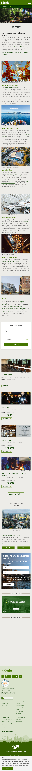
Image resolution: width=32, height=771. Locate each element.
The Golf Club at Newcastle (14, 182)
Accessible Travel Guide (20, 708)
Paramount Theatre (13, 303)
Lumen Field (19, 176)
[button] (16, 344)
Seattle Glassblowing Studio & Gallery (13, 474)
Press (17, 724)
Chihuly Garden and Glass (11, 88)
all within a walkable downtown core (12, 47)
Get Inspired (5, 717)
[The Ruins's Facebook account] (8, 415)
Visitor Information (21, 703)
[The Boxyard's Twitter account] (11, 448)
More (3, 544)
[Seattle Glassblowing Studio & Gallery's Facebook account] (8, 483)
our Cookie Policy (17, 765)
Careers (3, 736)
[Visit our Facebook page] (2, 676)
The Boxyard (6, 440)
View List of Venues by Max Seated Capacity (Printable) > (14, 53)
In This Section (5, 6)
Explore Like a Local (6, 724)
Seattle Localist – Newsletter (6, 727)
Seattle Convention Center (11, 536)
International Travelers (19, 712)
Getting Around (20, 706)
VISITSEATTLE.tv (5, 722)
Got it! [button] (7, 768)
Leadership (4, 734)
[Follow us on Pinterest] (13, 676)
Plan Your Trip (20, 701)
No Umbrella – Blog (6, 719)
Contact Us (8, 698)
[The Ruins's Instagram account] (11, 415)
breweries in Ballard (7, 310)
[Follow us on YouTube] (16, 676)
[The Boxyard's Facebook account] (8, 448)
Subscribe (8, 584)
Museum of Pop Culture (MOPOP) (11, 261)
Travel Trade (19, 722)
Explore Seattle (6, 701)
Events (3, 708)
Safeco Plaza (6, 375)
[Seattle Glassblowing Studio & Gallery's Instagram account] (13, 483)
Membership (19, 726)
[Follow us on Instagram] (6, 676)
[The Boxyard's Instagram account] (13, 448)
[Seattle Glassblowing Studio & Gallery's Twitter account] (11, 483)
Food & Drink (4, 706)
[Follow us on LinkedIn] (20, 676)
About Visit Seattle (7, 732)
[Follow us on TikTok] (9, 676)
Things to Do (4, 703)
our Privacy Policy (6, 765)
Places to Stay (5, 710)
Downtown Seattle (26, 372)
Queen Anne (28, 405)
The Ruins (5, 408)
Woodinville (6, 312)
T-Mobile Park (12, 174)
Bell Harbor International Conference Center (12, 307)
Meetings (18, 719)
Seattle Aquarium (20, 308)
